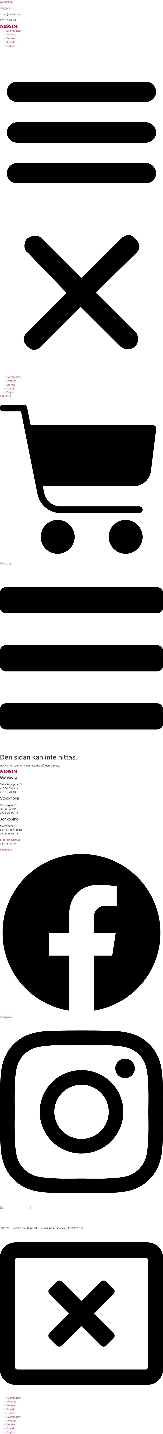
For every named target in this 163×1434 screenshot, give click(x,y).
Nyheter (11, 34)
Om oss (10, 38)
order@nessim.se (10, 839)
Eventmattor (13, 30)
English (10, 45)
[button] (81, 211)
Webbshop (6, 1)
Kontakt (11, 42)
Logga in (5, 8)
